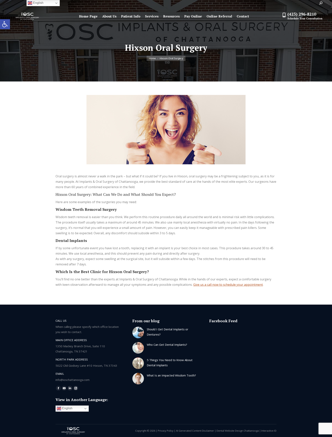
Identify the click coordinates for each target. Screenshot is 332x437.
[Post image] (138, 332)
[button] (5, 24)
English (66, 408)
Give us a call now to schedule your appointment (228, 284)
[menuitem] (88, 16)
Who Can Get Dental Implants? (167, 344)
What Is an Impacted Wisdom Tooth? (171, 375)
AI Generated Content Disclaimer (195, 430)
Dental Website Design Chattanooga (238, 430)
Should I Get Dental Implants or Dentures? (167, 331)
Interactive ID (268, 430)
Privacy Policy (165, 430)
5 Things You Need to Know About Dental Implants (170, 362)
